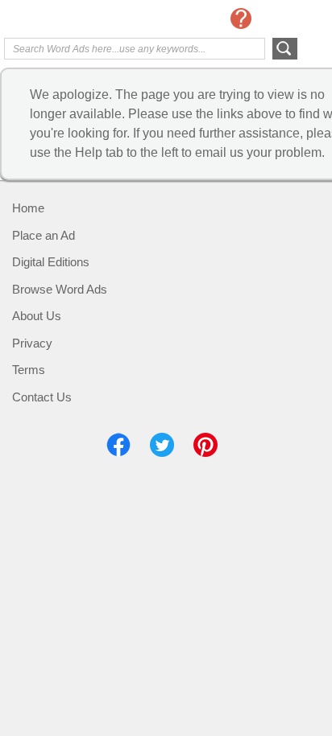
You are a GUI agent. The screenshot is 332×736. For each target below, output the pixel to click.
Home (28, 208)
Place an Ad (43, 235)
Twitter (162, 445)
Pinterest (205, 445)
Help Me (240, 18)
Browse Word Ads (59, 289)
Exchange (68, 20)
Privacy (32, 343)
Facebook (118, 445)
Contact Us (42, 397)
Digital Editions (50, 262)
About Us (36, 316)
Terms (28, 369)
